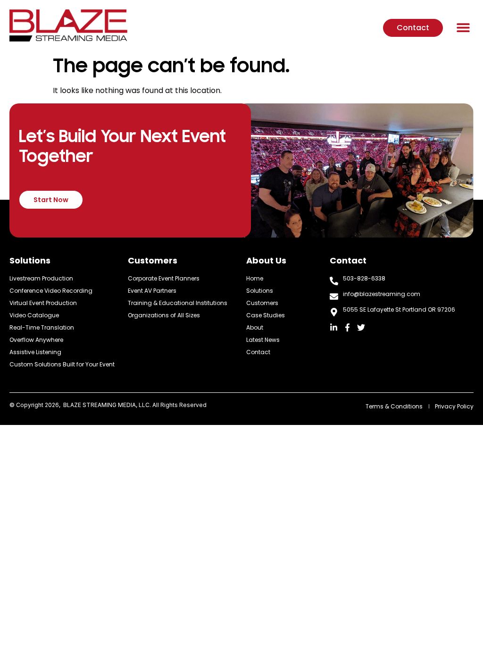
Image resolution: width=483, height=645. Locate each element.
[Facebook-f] (347, 327)
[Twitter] (361, 327)
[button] (463, 27)
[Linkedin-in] (334, 327)
